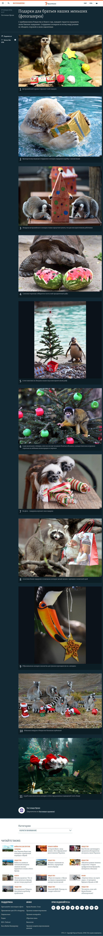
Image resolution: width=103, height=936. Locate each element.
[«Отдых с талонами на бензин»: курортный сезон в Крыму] (41, 862)
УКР (85, 3)
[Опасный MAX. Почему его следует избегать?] (41, 889)
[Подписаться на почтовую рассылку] (96, 908)
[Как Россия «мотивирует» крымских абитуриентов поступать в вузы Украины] (75, 848)
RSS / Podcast (5, 922)
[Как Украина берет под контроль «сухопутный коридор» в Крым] (7, 848)
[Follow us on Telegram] (77, 908)
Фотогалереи (18, 3)
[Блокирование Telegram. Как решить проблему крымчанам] (7, 889)
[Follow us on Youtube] (63, 908)
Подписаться (5, 914)
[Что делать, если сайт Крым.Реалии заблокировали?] (75, 889)
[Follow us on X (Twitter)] (58, 908)
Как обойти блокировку (9, 926)
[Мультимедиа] (97, 3)
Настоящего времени (46, 811)
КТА (91, 3)
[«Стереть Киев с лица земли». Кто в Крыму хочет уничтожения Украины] (41, 848)
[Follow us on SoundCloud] (82, 908)
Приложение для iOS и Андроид (12, 911)
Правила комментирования (36, 911)
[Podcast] (91, 908)
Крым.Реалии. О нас (33, 907)
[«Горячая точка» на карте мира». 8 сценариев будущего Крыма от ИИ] (75, 878)
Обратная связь (31, 918)
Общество (85, 846)
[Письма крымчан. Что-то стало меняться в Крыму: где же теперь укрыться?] (7, 878)
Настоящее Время (7, 15)
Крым (83, 876)
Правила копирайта (33, 914)
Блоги (16, 876)
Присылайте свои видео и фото (12, 907)
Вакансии (29, 922)
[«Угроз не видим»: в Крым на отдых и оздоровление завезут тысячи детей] (41, 878)
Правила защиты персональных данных (37, 927)
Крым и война (53, 846)
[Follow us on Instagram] (68, 908)
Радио (3, 918)
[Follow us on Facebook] (53, 908)
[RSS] (87, 908)
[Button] (6, 37)
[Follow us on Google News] (72, 908)
